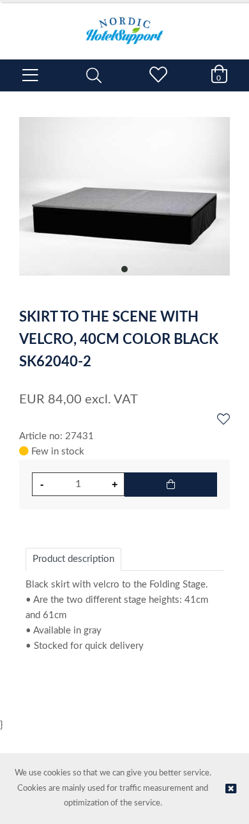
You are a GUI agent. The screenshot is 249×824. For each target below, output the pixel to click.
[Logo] (124, 24)
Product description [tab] (73, 559)
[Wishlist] (223, 420)
